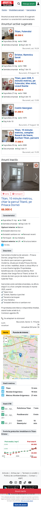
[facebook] (11, 483)
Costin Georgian (23, 107)
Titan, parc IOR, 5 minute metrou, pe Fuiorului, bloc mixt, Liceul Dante (26, 82)
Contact (32, 475)
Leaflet (16, 378)
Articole (5, 473)
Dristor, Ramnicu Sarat (24, 56)
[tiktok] (25, 483)
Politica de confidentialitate (15, 475)
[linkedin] (20, 483)
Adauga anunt (29, 4)
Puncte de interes (20, 332)
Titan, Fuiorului (23, 31)
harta (6, 194)
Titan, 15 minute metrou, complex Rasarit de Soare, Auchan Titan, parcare (27, 133)
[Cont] (38, 3)
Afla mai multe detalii (27, 501)
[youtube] (29, 483)
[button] (20, 355)
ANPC (20, 478)
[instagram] (16, 483)
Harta (5, 332)
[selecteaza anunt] (10, 30)
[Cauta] (18, 4)
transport (19, 194)
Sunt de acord (21, 504)
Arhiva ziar (15, 473)
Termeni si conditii (29, 473)
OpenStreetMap (25, 378)
